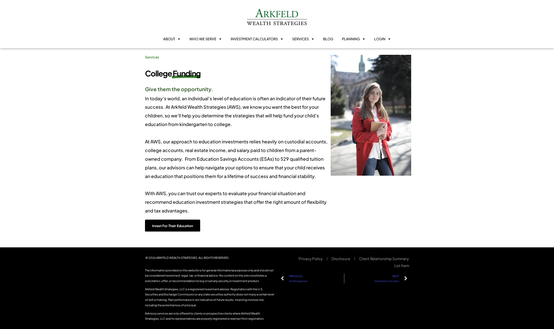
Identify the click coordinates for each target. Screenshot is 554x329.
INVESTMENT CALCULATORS (254, 39)
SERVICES (300, 39)
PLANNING (351, 39)
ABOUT (169, 39)
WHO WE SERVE (202, 39)
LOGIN (379, 39)
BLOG (328, 39)
